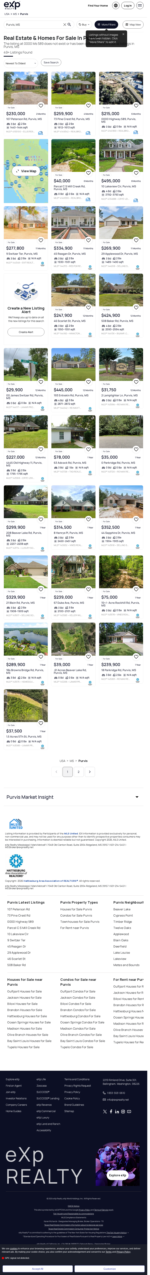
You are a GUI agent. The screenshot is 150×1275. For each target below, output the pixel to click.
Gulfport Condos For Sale (77, 991)
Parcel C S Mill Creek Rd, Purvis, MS (69, 187)
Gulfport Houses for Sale (24, 991)
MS (72, 761)
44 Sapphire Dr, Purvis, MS (118, 533)
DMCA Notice (73, 1206)
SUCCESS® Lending (48, 1098)
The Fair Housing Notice (116, 1232)
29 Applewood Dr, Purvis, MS (119, 254)
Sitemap (69, 1111)
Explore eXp (12, 1079)
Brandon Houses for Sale (24, 1010)
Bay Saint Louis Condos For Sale (82, 1041)
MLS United (71, 833)
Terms (109, 1252)
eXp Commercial (46, 1111)
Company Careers (16, 1104)
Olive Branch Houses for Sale (27, 1035)
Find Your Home (98, 5)
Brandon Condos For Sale (78, 1010)
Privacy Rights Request (77, 1085)
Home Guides (13, 1111)
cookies (14, 1248)
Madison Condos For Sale (77, 1028)
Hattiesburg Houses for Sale (27, 1016)
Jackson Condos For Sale (77, 998)
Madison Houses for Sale (24, 1028)
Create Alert (26, 332)
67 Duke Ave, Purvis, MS (69, 603)
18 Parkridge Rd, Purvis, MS (118, 670)
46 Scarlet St (16, 959)
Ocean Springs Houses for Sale (29, 1022)
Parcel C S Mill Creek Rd (23, 928)
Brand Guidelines (74, 1104)
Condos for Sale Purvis (76, 915)
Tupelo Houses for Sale (23, 1047)
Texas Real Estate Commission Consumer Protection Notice (73, 1228)
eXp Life (41, 1079)
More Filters (108, 24)
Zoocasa (42, 1085)
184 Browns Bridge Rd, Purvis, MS (25, 671)
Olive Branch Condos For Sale (81, 1035)
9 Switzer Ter (16, 940)
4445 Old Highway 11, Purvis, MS (24, 464)
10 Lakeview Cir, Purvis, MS (118, 186)
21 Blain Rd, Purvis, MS (20, 603)
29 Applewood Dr (19, 953)
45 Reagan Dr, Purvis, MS (70, 254)
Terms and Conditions (76, 1079)
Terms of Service (101, 1210)
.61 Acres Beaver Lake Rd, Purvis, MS (70, 671)
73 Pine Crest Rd (18, 915)
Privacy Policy (72, 1092)
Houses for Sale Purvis (76, 909)
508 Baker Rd (16, 965)
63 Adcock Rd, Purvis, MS (70, 463)
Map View (135, 24)
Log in (128, 5)
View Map (28, 171)
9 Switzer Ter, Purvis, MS (22, 254)
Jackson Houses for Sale (24, 998)
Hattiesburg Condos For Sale (80, 1016)
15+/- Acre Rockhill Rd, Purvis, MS (120, 604)
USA (62, 761)
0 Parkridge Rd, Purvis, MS (118, 463)
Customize (110, 1268)
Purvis (83, 761)
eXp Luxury (43, 1117)
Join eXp (10, 1092)
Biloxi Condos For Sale (75, 1004)
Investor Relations (16, 1098)
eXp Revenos (44, 1104)
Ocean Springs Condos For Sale (82, 1022)
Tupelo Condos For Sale (76, 1047)
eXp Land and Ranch (48, 1124)
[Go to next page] (90, 772)
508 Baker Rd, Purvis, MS (117, 321)
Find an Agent (14, 1085)
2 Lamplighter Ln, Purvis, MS (119, 395)
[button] (74, 797)
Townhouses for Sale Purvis (79, 922)
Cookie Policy (72, 1098)
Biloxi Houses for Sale (22, 1004)
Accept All (37, 1268)
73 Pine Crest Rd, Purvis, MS (72, 119)
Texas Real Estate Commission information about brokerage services (73, 1225)
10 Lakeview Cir (18, 934)
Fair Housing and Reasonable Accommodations (73, 1213)
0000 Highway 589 (20, 922)
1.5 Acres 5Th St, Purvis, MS (24, 736)
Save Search (51, 62)
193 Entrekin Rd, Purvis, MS (71, 395)
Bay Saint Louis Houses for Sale (29, 1041)
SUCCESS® (43, 1092)
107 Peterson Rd (18, 909)
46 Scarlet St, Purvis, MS (70, 321)
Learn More (117, 1236)
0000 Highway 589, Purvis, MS (118, 120)
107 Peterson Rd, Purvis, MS (24, 119)
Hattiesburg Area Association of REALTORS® (51, 880)
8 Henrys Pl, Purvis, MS (68, 533)
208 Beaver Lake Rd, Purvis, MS (24, 534)
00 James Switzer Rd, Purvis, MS (24, 396)
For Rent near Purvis (74, 928)
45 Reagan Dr (16, 946)
